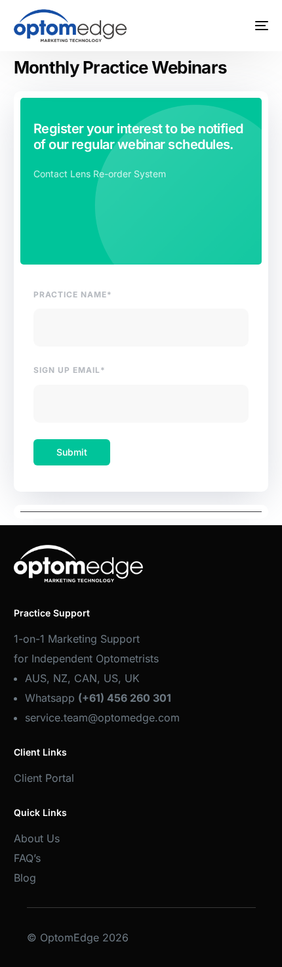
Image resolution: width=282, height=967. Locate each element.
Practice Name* (72, 294)
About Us (37, 838)
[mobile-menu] (251, 25)
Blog (25, 877)
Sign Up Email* (69, 370)
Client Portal (44, 777)
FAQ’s (27, 858)
